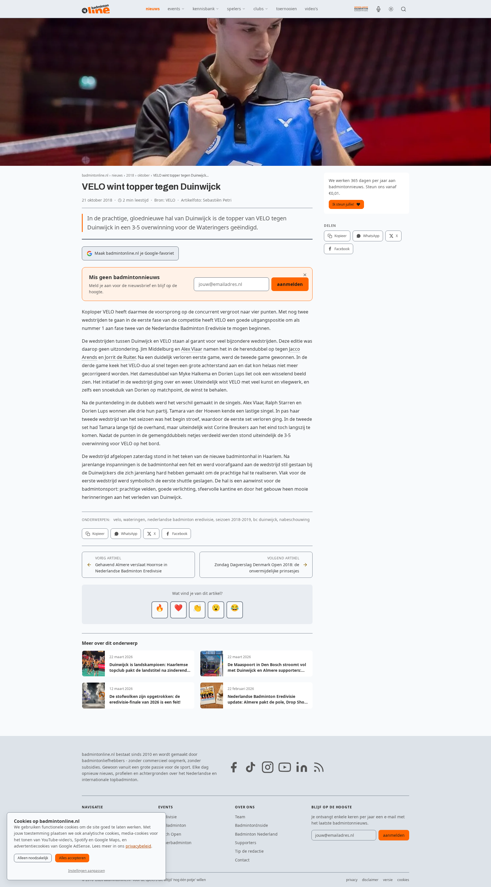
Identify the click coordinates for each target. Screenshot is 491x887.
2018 (130, 175)
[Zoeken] (403, 9)
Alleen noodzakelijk (33, 857)
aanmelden (290, 284)
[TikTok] (250, 767)
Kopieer (98, 533)
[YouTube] (284, 767)
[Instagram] (267, 767)
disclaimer (370, 879)
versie (388, 879)
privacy (351, 879)
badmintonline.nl (95, 175)
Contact (242, 860)
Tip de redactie (249, 851)
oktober (144, 175)
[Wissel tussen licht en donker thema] (391, 9)
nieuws (153, 8)
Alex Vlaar (191, 349)
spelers (234, 8)
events (174, 8)
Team (240, 816)
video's (311, 8)
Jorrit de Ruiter (120, 357)
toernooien (286, 8)
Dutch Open (169, 834)
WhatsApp (129, 533)
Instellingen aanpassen (86, 870)
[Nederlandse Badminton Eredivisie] (361, 9)
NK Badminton (172, 825)
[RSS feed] (319, 767)
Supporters (245, 842)
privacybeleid (138, 846)
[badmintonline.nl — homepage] (96, 9)
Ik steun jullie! (343, 204)
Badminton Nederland (256, 834)
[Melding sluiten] (305, 275)
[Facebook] (233, 767)
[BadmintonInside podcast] (378, 9)
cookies (403, 879)
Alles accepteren (72, 857)
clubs (258, 8)
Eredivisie (167, 816)
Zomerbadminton (175, 842)
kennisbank (204, 8)
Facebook (179, 533)
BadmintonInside (251, 825)
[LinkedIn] (302, 767)
